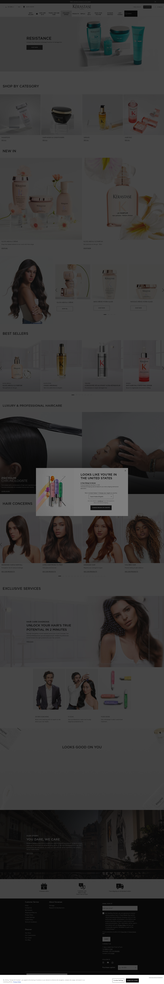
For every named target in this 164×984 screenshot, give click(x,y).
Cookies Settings (118, 980)
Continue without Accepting (156, 977)
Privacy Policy (17, 982)
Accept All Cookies (132, 980)
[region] (82, 979)
